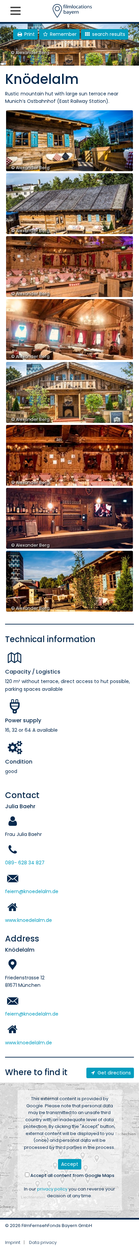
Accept (69, 1164)
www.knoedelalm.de (28, 920)
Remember (63, 34)
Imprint (12, 1242)
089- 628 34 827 (25, 862)
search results (108, 34)
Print (29, 34)
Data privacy (43, 1242)
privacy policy (52, 1189)
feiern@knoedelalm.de (31, 891)
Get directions (113, 1072)
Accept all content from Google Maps (71, 1175)
